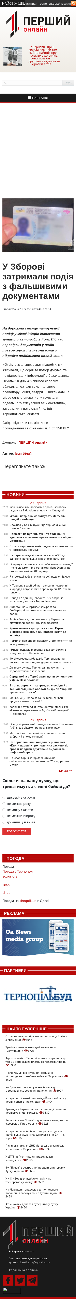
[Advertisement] (38, 150)
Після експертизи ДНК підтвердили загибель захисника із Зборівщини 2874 (34, 1147)
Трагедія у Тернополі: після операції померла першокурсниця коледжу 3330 (35, 1110)
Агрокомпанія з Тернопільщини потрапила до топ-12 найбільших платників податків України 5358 (35, 1062)
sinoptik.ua (27, 900)
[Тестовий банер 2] (38, 997)
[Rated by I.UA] (12, 1290)
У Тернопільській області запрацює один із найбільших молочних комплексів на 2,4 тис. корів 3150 (35, 1134)
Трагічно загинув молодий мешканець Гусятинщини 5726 (30, 1049)
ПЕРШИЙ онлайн (33, 442)
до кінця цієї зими (21, 822)
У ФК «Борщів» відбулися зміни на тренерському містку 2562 (28, 1180)
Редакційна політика (23, 1270)
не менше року (19, 804)
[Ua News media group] (38, 939)
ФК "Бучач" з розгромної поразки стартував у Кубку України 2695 (35, 1169)
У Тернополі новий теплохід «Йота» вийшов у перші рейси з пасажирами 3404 (35, 1100)
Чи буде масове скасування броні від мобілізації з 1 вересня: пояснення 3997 (34, 1089)
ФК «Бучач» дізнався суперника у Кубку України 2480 (31, 1205)
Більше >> (65, 770)
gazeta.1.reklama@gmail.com (29, 1262)
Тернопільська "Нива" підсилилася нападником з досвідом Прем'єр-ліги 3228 (36, 1121)
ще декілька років (21, 797)
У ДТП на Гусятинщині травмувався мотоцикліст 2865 (29, 1158)
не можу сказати (20, 810)
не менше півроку (21, 816)
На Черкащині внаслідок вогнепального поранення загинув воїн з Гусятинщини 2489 (31, 1193)
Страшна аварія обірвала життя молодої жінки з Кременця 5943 (36, 1038)
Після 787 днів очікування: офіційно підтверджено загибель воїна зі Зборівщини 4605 (34, 1076)
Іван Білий (23, 453)
